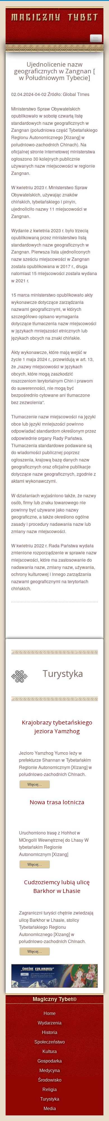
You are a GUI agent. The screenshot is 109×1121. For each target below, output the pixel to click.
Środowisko (49, 1080)
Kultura (49, 1051)
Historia (49, 1032)
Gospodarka (49, 1061)
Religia (49, 1089)
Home (50, 1013)
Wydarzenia (49, 1023)
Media (50, 1108)
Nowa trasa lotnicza (57, 802)
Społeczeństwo (49, 1042)
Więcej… (34, 784)
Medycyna (49, 1070)
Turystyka (49, 1099)
